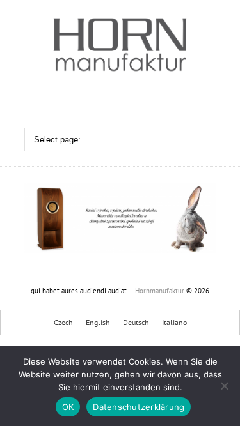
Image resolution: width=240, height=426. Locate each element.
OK (68, 407)
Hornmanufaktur (159, 290)
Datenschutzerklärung (138, 407)
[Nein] (224, 385)
